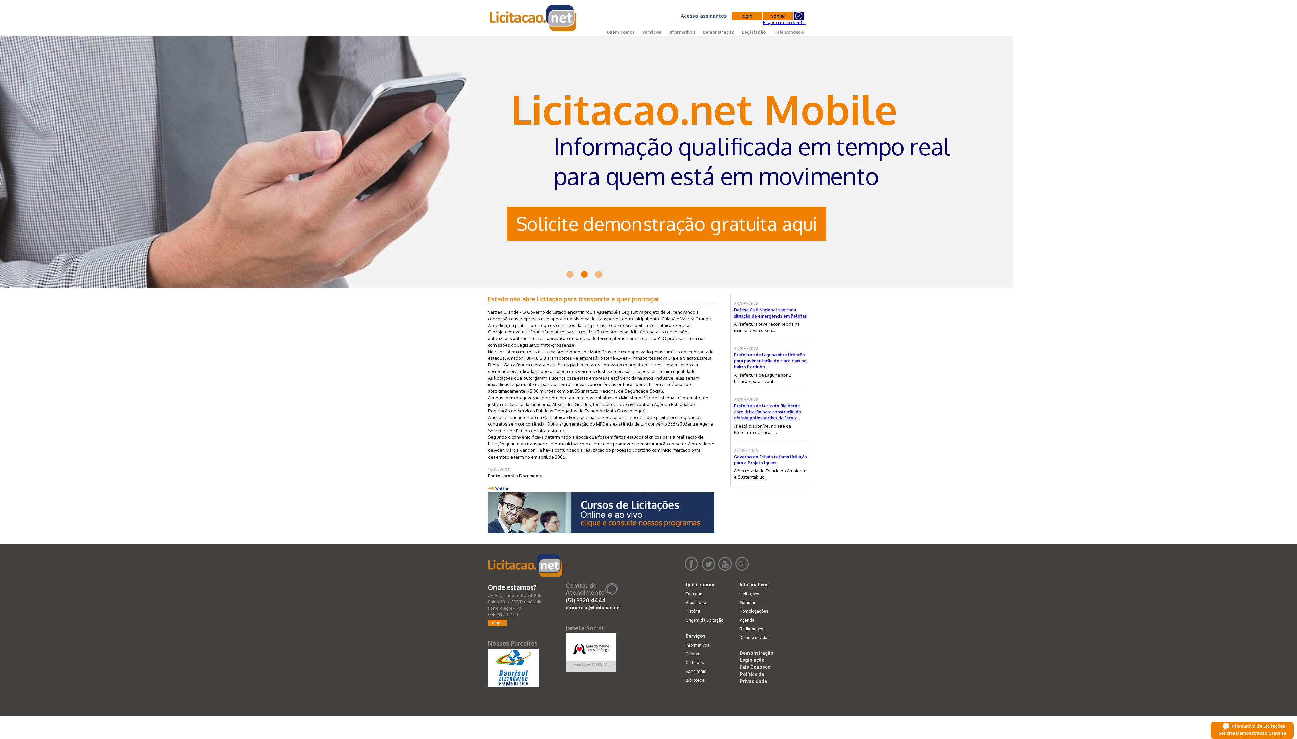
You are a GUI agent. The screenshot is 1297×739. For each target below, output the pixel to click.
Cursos (692, 654)
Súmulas (748, 602)
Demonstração (718, 32)
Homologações (754, 611)
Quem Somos (621, 32)
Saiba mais (696, 671)
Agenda (747, 620)
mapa (497, 622)
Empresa (694, 594)
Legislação (754, 32)
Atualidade (696, 602)
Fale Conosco (789, 32)
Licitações (749, 594)
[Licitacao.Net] (533, 18)
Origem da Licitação (704, 620)
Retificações (751, 629)
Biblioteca (695, 680)
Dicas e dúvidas (755, 637)
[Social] (591, 651)
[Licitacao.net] (525, 565)
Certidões (695, 662)
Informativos (682, 32)
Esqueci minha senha (784, 22)
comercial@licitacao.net (593, 607)
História (693, 611)
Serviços (651, 32)
